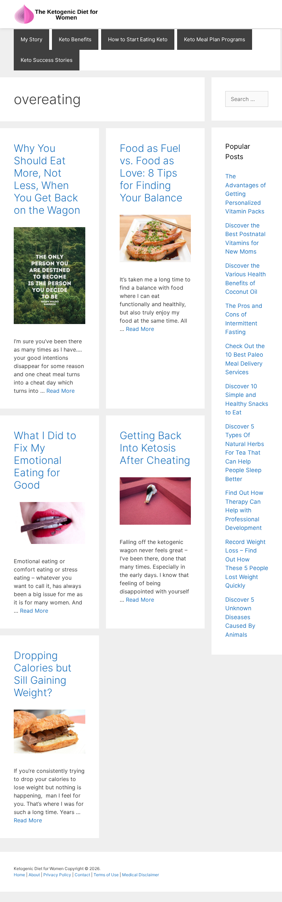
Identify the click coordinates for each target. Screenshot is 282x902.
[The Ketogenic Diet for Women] (57, 14)
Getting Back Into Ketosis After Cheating (155, 447)
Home (20, 874)
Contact (83, 874)
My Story (31, 39)
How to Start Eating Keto (137, 39)
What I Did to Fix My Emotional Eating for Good (45, 460)
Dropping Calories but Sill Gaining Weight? (43, 674)
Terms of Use (107, 874)
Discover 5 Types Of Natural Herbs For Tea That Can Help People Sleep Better (244, 452)
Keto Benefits (75, 39)
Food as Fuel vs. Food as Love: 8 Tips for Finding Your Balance (151, 173)
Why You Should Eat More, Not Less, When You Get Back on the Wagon (47, 179)
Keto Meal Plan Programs (214, 39)
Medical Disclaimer (140, 874)
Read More (60, 390)
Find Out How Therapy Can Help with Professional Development (244, 510)
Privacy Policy (57, 874)
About (35, 874)
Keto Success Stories (47, 60)
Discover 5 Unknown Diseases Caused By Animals (240, 617)
